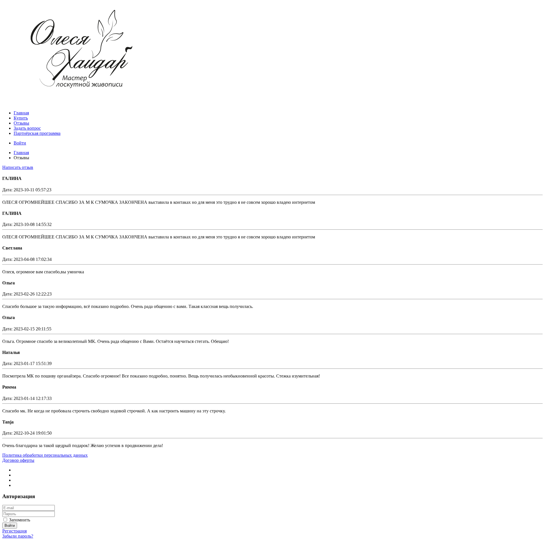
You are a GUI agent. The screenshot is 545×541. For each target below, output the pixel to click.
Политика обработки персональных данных (45, 455)
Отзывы (21, 123)
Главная (21, 112)
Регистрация (14, 531)
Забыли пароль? (17, 536)
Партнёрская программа (37, 133)
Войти (20, 143)
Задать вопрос (27, 128)
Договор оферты (18, 460)
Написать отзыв (17, 167)
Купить (21, 118)
